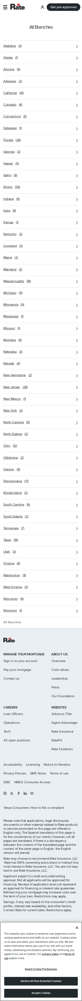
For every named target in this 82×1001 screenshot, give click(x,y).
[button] (5, 7)
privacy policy (50, 954)
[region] (41, 961)
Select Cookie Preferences (41, 969)
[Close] (77, 927)
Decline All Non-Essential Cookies (41, 981)
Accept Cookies (41, 993)
